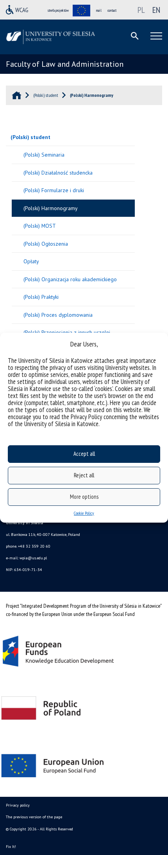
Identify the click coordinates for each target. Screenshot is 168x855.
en (156, 9)
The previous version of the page (34, 816)
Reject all (84, 475)
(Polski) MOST (39, 225)
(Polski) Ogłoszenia (45, 243)
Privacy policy (18, 805)
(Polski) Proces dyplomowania (58, 314)
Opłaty (31, 261)
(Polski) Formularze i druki (53, 190)
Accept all (84, 453)
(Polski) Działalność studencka (58, 172)
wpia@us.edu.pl (33, 557)
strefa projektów (58, 10)
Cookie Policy (84, 513)
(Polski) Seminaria (43, 154)
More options (84, 496)
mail (99, 10)
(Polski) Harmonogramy (50, 208)
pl (141, 9)
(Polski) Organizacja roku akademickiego (70, 279)
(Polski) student (30, 137)
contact (111, 10)
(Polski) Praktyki (41, 296)
